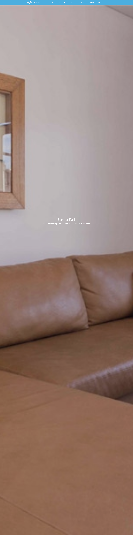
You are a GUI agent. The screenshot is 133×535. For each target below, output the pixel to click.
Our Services (70, 2)
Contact (76, 2)
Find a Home (55, 2)
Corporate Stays (62, 2)
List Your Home (83, 2)
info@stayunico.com (101, 2)
